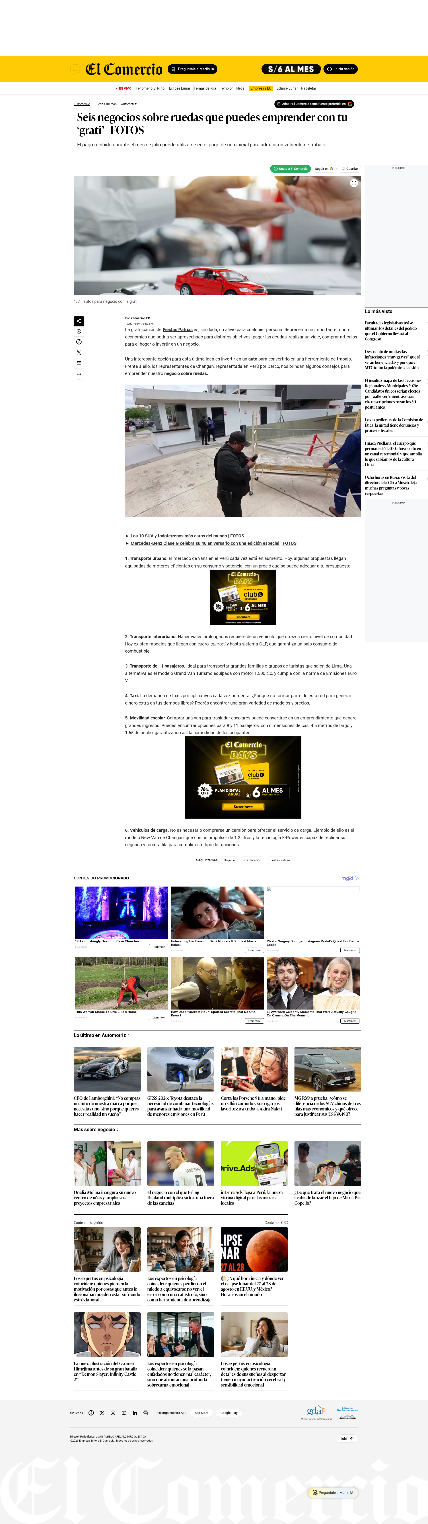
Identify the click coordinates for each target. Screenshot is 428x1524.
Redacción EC (140, 318)
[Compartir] (79, 321)
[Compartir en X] (79, 352)
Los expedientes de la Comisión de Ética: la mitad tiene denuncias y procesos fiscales (394, 425)
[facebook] (91, 1412)
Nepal (240, 88)
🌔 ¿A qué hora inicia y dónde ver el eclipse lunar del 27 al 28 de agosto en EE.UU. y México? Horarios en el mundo (252, 1286)
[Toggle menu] (75, 69)
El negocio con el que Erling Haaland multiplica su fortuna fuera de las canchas (180, 1197)
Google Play (229, 1413)
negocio (229, 860)
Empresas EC (261, 88)
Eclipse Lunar (179, 88)
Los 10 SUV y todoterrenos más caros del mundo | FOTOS (187, 536)
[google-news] (145, 1412)
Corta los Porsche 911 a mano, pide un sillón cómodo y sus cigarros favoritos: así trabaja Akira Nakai (253, 1103)
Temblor (226, 88)
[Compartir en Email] (79, 363)
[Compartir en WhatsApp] (79, 331)
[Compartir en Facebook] (79, 342)
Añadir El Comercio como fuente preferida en (314, 104)
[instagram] (113, 1412)
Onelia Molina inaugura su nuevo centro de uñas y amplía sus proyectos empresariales (105, 1197)
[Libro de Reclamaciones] (347, 1413)
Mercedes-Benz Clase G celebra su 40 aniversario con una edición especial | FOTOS (213, 543)
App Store (201, 1413)
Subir (344, 1438)
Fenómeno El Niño (150, 88)
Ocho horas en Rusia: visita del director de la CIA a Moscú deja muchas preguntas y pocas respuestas (391, 485)
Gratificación (252, 860)
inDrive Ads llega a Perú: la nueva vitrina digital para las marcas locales (252, 1197)
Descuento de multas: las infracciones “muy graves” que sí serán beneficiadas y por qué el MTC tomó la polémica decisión (392, 359)
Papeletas (309, 88)
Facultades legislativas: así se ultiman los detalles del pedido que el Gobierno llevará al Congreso (391, 330)
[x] (102, 1412)
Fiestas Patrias (178, 329)
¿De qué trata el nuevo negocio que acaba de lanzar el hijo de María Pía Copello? (327, 1197)
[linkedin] (135, 1412)
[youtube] (124, 1412)
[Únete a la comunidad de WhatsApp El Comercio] (290, 169)
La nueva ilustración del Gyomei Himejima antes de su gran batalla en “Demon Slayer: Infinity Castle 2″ (106, 1371)
